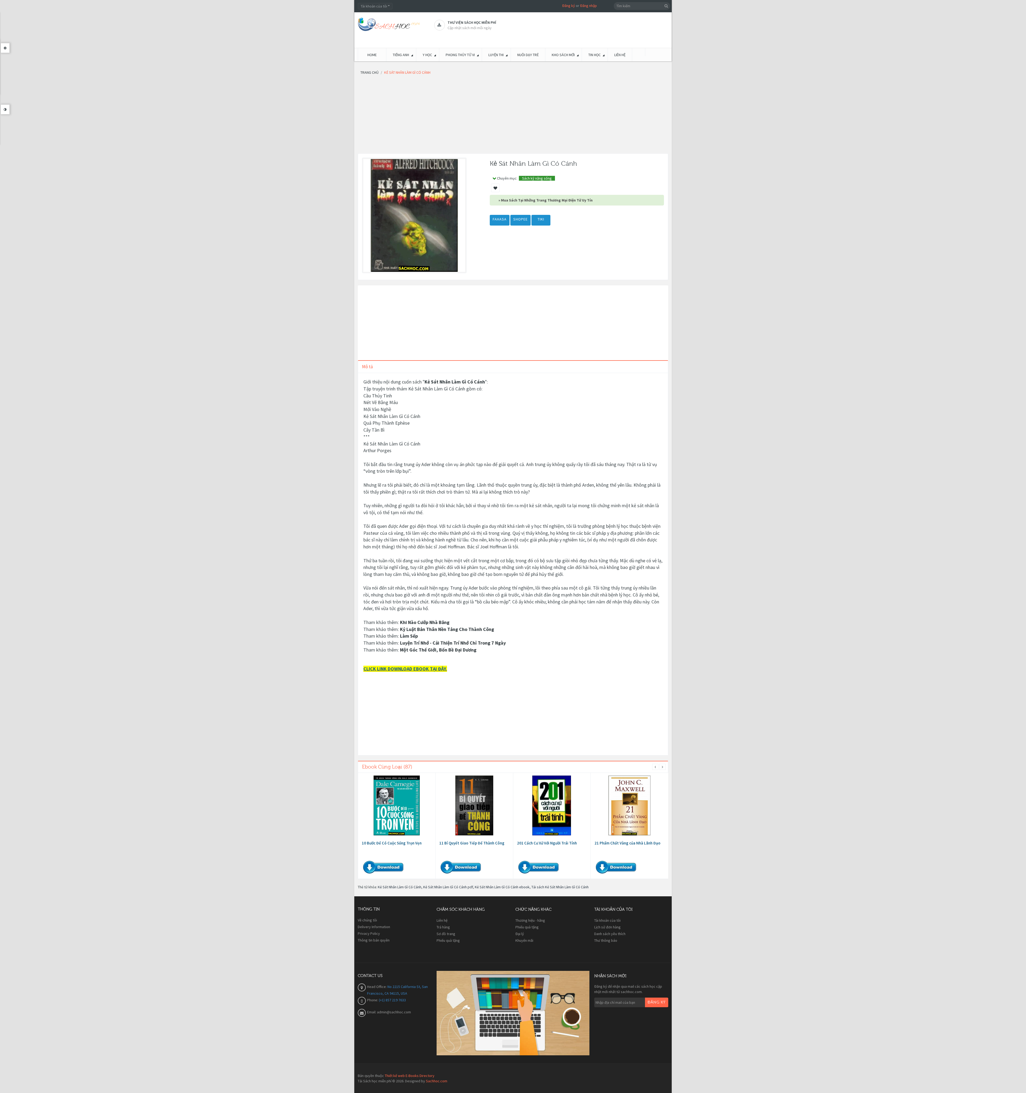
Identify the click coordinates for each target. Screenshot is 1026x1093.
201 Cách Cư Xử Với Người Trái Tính (547, 843)
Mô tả (367, 367)
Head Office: (377, 986)
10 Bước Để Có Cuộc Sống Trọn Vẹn (392, 843)
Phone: (373, 1000)
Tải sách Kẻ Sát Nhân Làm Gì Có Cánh (560, 887)
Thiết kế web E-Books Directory (409, 1075)
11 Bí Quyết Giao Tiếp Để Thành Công (471, 843)
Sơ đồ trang (446, 933)
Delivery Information (374, 926)
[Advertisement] (513, 116)
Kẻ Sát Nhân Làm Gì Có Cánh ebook (502, 887)
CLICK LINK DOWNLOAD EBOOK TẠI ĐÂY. (405, 669)
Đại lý (519, 933)
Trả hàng (443, 927)
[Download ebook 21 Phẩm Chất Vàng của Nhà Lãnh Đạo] (629, 805)
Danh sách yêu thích (609, 933)
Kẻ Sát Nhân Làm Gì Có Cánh (399, 887)
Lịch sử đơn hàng (607, 927)
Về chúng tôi (367, 920)
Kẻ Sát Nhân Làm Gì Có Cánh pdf (448, 887)
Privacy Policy (369, 933)
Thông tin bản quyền (374, 940)
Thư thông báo (605, 940)
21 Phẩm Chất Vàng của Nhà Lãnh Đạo (627, 843)
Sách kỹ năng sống (537, 178)
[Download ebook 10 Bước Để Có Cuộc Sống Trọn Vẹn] (397, 805)
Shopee (520, 219)
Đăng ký (568, 5)
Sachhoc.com (436, 1081)
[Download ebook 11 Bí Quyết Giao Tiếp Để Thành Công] (474, 805)
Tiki (540, 219)
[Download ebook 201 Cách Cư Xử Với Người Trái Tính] (552, 805)
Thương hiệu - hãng (530, 920)
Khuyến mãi (524, 940)
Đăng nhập (588, 5)
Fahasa (500, 219)
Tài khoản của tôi (607, 920)
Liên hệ (442, 920)
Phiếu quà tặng (448, 940)
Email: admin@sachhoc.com (389, 1012)
